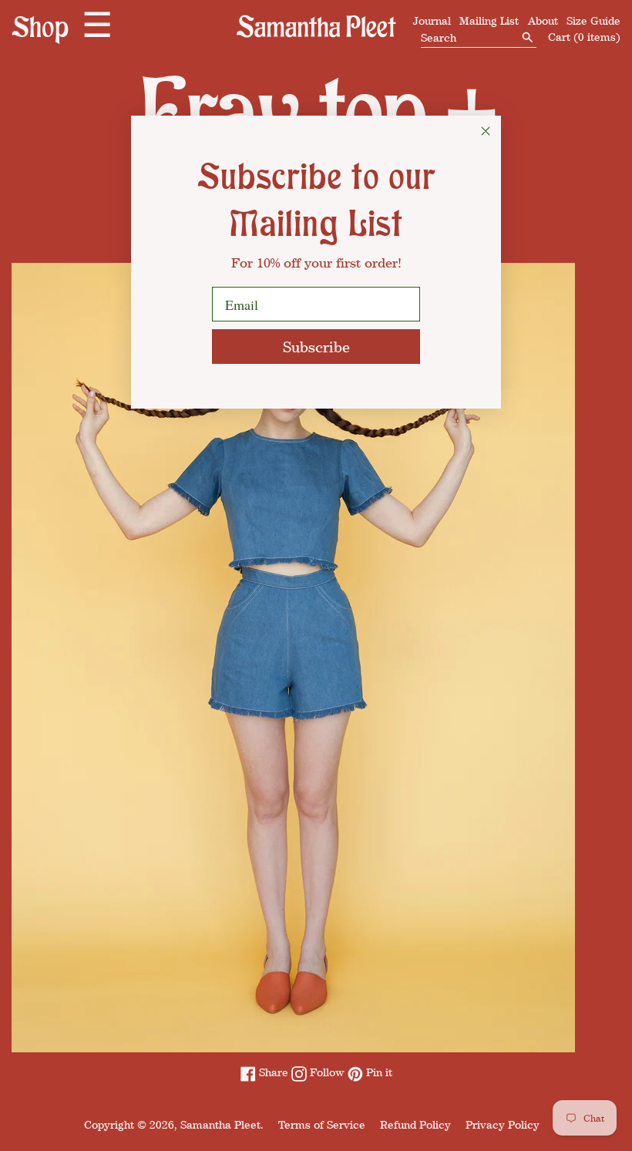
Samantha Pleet (220, 1124)
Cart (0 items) (584, 36)
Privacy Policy (503, 1124)
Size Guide (593, 20)
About (543, 20)
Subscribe (316, 346)
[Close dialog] (485, 131)
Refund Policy (415, 1124)
